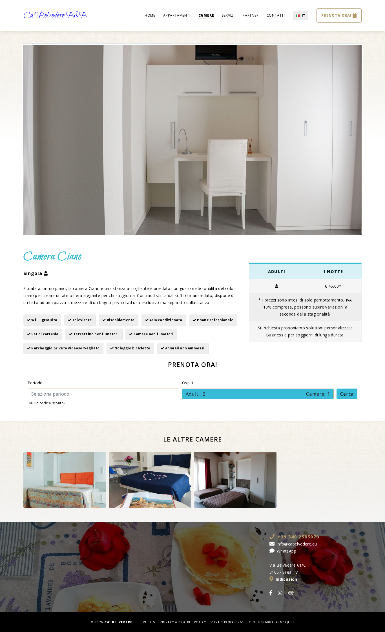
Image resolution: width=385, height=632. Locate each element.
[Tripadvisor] (291, 593)
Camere (206, 15)
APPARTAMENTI (177, 15)
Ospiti (187, 382)
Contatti (276, 15)
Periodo (35, 382)
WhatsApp (285, 551)
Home (150, 15)
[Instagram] (280, 593)
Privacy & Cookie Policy (183, 622)
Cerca (347, 394)
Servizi (228, 15)
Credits (147, 622)
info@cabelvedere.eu (296, 544)
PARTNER (251, 15)
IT (303, 15)
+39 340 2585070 (297, 537)
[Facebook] (271, 593)
